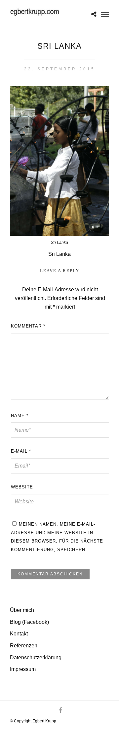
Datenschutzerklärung (35, 657)
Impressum (23, 669)
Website (22, 486)
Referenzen (23, 645)
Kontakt (19, 633)
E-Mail (21, 451)
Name (19, 415)
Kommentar (28, 326)
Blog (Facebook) (29, 622)
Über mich (22, 610)
